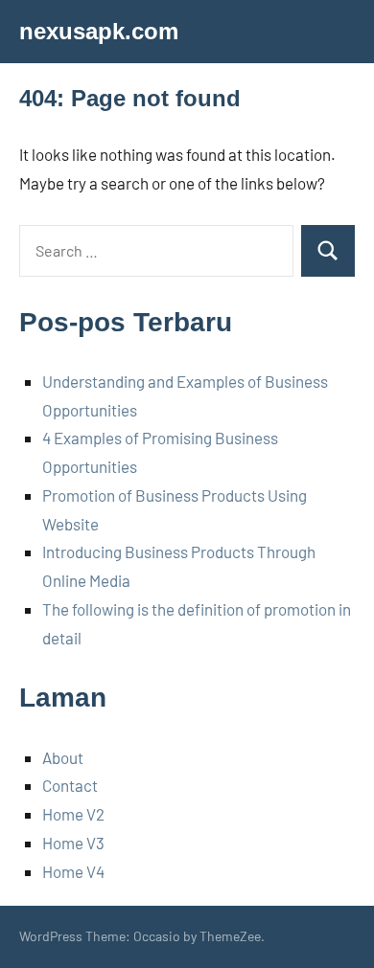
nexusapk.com (98, 31)
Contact (70, 785)
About (62, 757)
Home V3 (73, 842)
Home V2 (73, 813)
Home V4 (73, 871)
